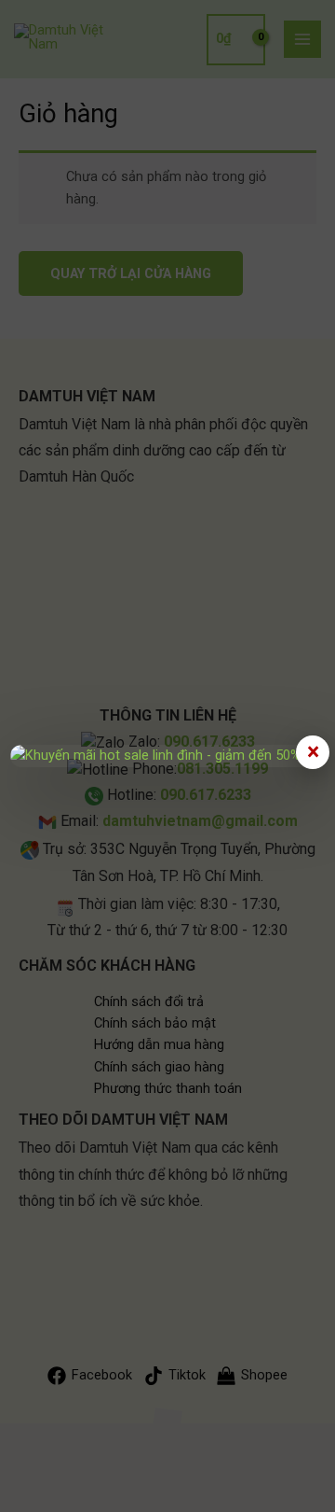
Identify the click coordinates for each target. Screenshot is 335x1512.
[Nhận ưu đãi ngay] (167, 755)
